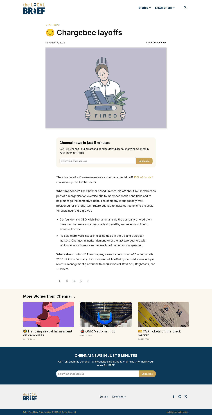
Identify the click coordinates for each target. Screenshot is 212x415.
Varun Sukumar (157, 42)
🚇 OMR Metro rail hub (97, 331)
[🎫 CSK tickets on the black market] (163, 314)
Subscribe (144, 161)
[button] (185, 8)
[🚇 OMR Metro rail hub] (105, 314)
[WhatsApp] (81, 281)
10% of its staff (143, 177)
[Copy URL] (88, 281)
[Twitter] (66, 281)
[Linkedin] (74, 281)
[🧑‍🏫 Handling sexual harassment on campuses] (48, 314)
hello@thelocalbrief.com (178, 412)
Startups (52, 24)
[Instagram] (180, 397)
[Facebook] (59, 281)
